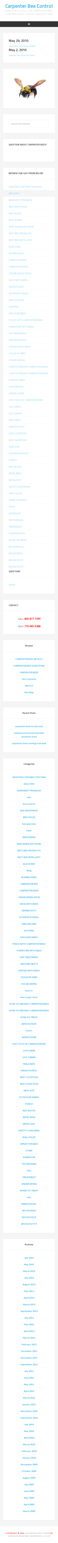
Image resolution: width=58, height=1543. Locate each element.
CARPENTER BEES (18, 266)
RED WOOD (15, 466)
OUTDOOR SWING (18, 453)
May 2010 (29, 1431)
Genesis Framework (18, 1536)
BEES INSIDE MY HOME (21, 226)
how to (29, 990)
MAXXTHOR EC (17, 426)
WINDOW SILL (16, 546)
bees (29, 830)
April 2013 (29, 1297)
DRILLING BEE (16, 300)
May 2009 (29, 1497)
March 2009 (29, 1511)
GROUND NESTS (17, 340)
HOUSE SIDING (17, 360)
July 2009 (29, 1484)
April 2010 (29, 1437)
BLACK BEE (15, 246)
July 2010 (29, 1424)
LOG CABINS (15, 413)
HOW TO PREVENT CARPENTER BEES (28, 366)
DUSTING (14, 306)
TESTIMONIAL (16, 520)
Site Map (29, 692)
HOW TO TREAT (17, 380)
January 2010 (29, 1457)
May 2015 (29, 1264)
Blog (29, 870)
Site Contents (29, 679)
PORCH (13, 460)
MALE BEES (15, 420)
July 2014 (29, 1277)
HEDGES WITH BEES (20, 346)
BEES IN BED (16, 220)
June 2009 (29, 1491)
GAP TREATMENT (18, 333)
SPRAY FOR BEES (17, 500)
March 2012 (29, 1337)
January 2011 (29, 1404)
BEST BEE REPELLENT (20, 240)
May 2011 (29, 1384)
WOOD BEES (16, 553)
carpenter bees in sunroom (29, 726)
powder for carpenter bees (22, 55)
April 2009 (29, 1504)
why (29, 1197)
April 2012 (29, 1331)
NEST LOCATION (17, 433)
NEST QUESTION (18, 440)
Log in (47, 1536)
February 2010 (29, 1451)
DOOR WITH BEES (18, 293)
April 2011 (29, 1391)
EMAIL (12, 584)
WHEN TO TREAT (17, 540)
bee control (29, 803)
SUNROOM (15, 513)
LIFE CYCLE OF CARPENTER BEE (26, 400)
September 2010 (29, 1417)
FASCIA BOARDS (17, 313)
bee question (29, 823)
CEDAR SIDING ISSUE (20, 273)
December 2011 (29, 1351)
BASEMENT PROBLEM (20, 200)
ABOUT (29, 685)
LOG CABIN (15, 406)
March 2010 (29, 1444)
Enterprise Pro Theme (37, 1533)
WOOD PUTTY (16, 566)
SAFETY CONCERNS (19, 486)
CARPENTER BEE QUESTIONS (29, 665)
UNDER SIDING (17, 533)
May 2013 (29, 1291)
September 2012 (29, 1311)
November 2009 (29, 1464)
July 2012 (29, 1317)
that (29, 1170)
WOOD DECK (16, 560)
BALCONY (14, 193)
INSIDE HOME (16, 393)
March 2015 (29, 1271)
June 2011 (29, 1377)
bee (29, 797)
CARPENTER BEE (18, 260)
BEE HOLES (15, 213)
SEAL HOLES (15, 493)
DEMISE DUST (16, 286)
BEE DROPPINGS (18, 206)
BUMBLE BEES (16, 253)
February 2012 (29, 1344)
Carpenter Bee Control (29, 6)
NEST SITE (14, 446)
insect (29, 1030)
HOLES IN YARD (17, 353)
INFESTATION (16, 386)
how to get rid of (29, 997)
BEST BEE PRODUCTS (20, 233)
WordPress (36, 1536)
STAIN (12, 506)
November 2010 (29, 1411)
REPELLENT (15, 480)
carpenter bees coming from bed (29, 743)
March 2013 (29, 1304)
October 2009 (29, 1471)
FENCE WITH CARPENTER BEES (25, 320)
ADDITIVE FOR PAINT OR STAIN (25, 186)
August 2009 (29, 1477)
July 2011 (29, 1371)
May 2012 (29, 1324)
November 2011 (29, 1357)
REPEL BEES (15, 473)
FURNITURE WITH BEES (21, 326)
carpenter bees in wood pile (22, 46)
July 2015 (29, 1257)
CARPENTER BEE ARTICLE (29, 659)
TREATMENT (15, 526)
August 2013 (29, 1284)
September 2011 (29, 1364)
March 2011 (29, 1397)
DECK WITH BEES (18, 280)
